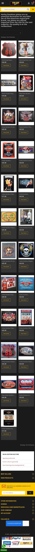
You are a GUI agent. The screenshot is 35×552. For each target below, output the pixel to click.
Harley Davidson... (6, 160)
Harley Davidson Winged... (26, 261)
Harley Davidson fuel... (8, 294)
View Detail (6, 65)
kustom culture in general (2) (10, 462)
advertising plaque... (7, 60)
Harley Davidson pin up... (8, 127)
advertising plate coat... (25, 60)
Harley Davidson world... (25, 160)
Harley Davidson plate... (25, 127)
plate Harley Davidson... (8, 395)
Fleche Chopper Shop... (8, 93)
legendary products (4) (9, 458)
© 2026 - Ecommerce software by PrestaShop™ (17, 534)
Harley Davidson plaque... (8, 227)
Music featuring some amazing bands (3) (13, 465)
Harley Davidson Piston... (26, 361)
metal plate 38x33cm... (25, 93)
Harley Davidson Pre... (7, 428)
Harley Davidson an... (25, 395)
